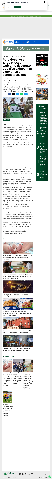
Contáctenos (46, 476)
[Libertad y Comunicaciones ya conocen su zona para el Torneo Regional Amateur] (7, 397)
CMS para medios (42, 477)
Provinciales (6, 119)
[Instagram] (23, 474)
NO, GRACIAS (10, 7)
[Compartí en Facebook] (9, 94)
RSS (43, 476)
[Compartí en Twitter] (13, 94)
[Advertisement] (26, 29)
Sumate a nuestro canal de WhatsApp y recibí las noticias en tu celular (26, 16)
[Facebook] (20, 474)
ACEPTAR (18, 7)
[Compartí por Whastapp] (21, 94)
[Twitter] (29, 474)
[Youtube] (32, 474)
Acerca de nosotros (41, 474)
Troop (48, 477)
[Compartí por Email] (17, 94)
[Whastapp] (26, 474)
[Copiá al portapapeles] (26, 94)
